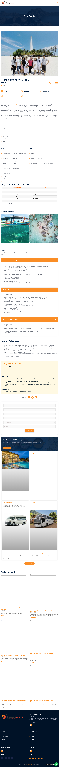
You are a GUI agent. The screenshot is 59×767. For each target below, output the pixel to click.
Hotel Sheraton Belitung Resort (12, 494)
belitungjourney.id (29, 764)
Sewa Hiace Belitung (9, 553)
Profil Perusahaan (8, 502)
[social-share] (29, 397)
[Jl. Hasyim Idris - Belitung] (31, 725)
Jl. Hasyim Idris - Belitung (38, 724)
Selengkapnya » (3, 615)
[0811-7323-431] (2, 751)
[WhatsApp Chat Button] (56, 764)
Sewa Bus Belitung (37, 553)
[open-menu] (57, 3)
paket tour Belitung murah (14, 104)
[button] (29, 563)
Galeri (34, 453)
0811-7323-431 (7, 750)
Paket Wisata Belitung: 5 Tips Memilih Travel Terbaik (13, 655)
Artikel (34, 502)
